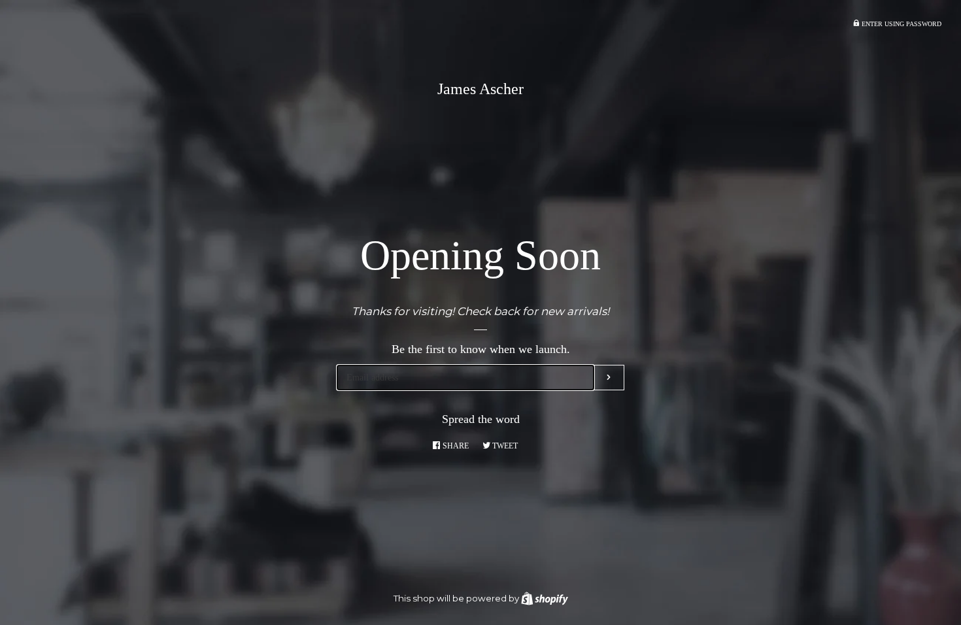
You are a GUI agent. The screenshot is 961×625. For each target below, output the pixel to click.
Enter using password (900, 23)
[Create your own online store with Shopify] (544, 598)
